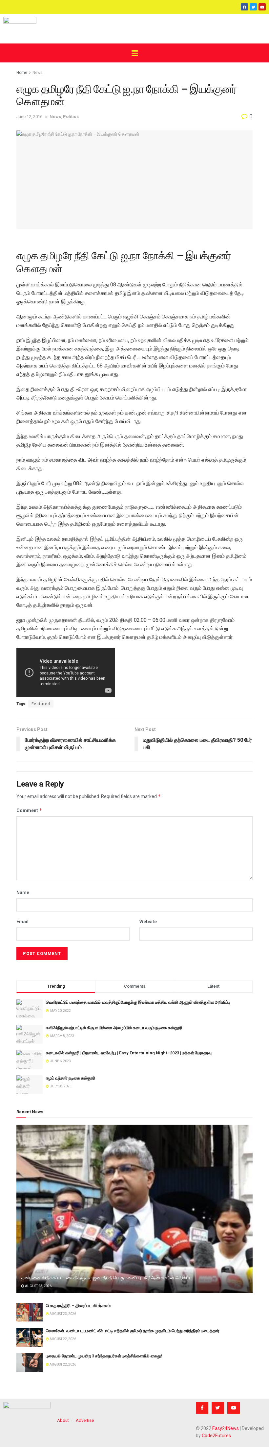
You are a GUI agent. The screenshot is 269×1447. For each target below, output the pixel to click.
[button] (134, 53)
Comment (29, 810)
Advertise (85, 1420)
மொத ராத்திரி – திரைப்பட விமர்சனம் (78, 1305)
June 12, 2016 (29, 116)
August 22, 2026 (62, 1339)
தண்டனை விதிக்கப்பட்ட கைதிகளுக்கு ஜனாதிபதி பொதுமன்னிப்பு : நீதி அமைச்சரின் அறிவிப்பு (106, 1277)
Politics (71, 116)
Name (22, 892)
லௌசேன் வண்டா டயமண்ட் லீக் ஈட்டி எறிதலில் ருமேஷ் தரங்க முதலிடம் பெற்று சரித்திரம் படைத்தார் (132, 1330)
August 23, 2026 (38, 1286)
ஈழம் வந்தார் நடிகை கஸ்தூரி (70, 1078)
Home (21, 72)
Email (22, 921)
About (63, 1420)
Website (148, 921)
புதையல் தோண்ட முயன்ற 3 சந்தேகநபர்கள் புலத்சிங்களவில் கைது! (104, 1355)
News (37, 72)
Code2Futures (216, 1435)
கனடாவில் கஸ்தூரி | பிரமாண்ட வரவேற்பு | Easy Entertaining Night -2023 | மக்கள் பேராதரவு (129, 1052)
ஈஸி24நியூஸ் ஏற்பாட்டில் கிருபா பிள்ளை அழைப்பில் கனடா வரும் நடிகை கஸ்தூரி (114, 1027)
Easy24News (225, 1428)
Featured (40, 704)
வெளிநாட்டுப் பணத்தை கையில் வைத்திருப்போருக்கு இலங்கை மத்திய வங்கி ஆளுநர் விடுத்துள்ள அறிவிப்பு (138, 1002)
